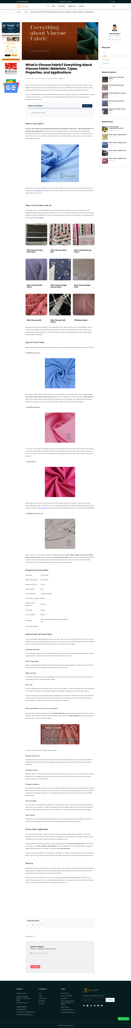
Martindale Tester (22, 1003)
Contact (81, 6)
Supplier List (72, 6)
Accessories (42, 998)
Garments (42, 1001)
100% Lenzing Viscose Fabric (117, 93)
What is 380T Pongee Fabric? (118, 150)
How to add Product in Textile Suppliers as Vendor (68, 1002)
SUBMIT (35, 966)
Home (47, 6)
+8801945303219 (21, 1007)
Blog (53, 6)
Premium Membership (68, 1012)
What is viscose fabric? (38, 113)
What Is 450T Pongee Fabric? (118, 142)
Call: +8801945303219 (22, 1)
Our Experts (61, 6)
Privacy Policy (65, 993)
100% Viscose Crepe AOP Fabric (116, 77)
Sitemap (41, 1003)
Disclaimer (64, 998)
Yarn (40, 993)
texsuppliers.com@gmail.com (23, 1012)
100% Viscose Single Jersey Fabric (117, 109)
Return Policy (65, 1007)
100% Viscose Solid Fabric (116, 101)
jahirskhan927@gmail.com (23, 1014)
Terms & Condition (67, 996)
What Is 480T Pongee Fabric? (118, 134)
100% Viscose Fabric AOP (116, 85)
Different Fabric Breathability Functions (116, 127)
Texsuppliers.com (67, 1025)
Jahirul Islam (114, 34)
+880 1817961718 (21, 1009)
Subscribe (110, 1000)
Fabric (41, 996)
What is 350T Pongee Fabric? (118, 158)
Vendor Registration (67, 1010)
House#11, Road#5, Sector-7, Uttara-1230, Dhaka (23, 998)
